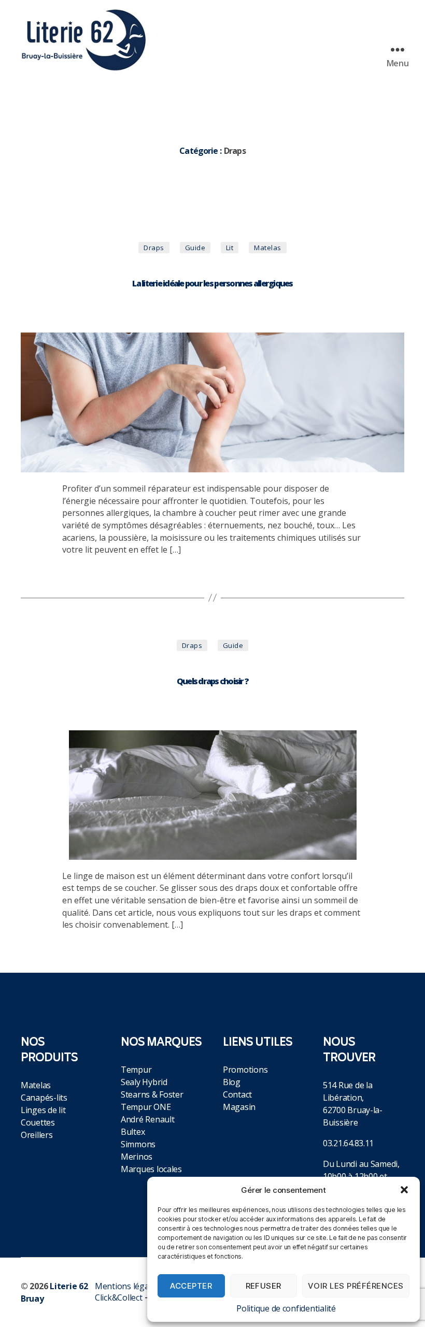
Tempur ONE (146, 1107)
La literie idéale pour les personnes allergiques (212, 283)
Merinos (136, 1156)
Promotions (245, 1069)
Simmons (138, 1144)
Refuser (264, 1286)
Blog (231, 1082)
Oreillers (37, 1135)
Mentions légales (127, 1286)
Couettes (38, 1122)
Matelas (36, 1085)
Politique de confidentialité (285, 1308)
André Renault (148, 1119)
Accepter (191, 1286)
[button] (404, 1190)
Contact (237, 1094)
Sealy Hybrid (144, 1082)
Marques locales (151, 1169)
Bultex (133, 1131)
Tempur (136, 1069)
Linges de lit (43, 1110)
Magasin (239, 1107)
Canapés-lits (44, 1097)
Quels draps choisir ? (212, 681)
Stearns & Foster (152, 1094)
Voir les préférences (356, 1286)
